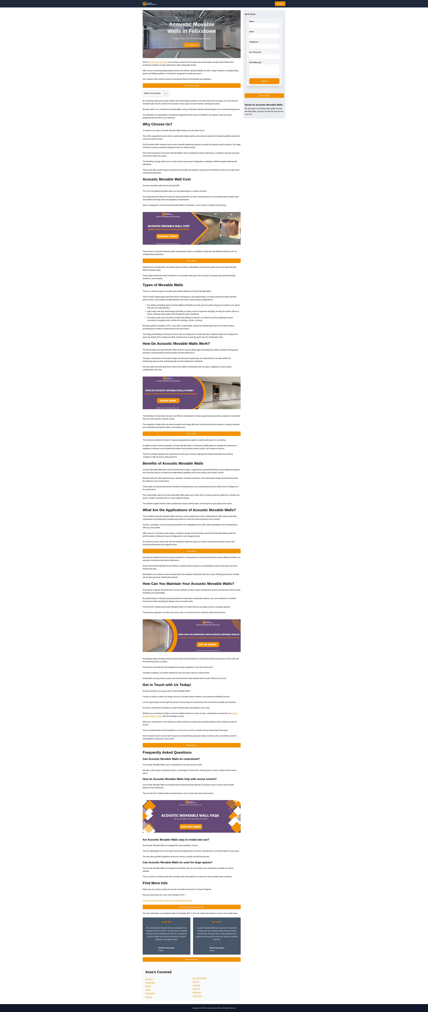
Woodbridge (180, 900)
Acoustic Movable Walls (158, 62)
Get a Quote (190, 45)
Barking (189, 900)
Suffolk (148, 990)
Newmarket (197, 996)
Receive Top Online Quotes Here (191, 907)
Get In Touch (264, 96)
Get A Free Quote (191, 959)
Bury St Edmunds (199, 978)
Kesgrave (154, 900)
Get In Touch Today (191, 85)
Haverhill (196, 989)
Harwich (146, 900)
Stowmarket (150, 993)
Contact (280, 4)
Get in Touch (192, 434)
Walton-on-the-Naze (166, 900)
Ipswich (148, 986)
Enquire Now (192, 745)
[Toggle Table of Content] (164, 94)
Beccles (196, 982)
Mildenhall (197, 992)
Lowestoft (196, 985)
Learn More (191, 551)
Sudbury (148, 997)
